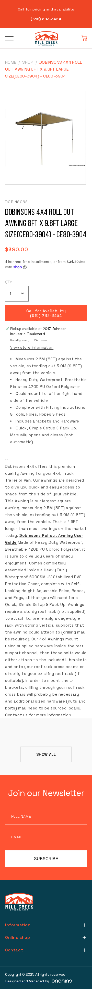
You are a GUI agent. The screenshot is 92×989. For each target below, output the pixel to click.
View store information (31, 347)
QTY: (8, 282)
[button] (84, 38)
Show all (46, 754)
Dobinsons (16, 201)
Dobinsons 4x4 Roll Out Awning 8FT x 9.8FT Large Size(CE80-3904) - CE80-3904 (43, 69)
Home (10, 62)
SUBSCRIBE (46, 859)
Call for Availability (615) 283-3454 (46, 313)
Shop (27, 62)
